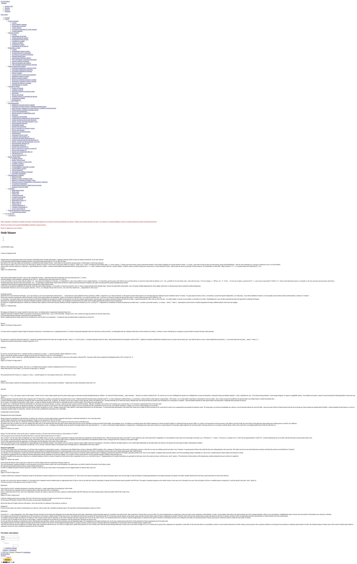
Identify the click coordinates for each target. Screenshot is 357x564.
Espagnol (7, 11)
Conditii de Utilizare (11, 548)
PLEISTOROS (5, 1)
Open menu (4, 14)
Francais (7, 8)
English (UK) (8, 6)
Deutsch (7, 10)
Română (3, 3)
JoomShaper (26, 552)
